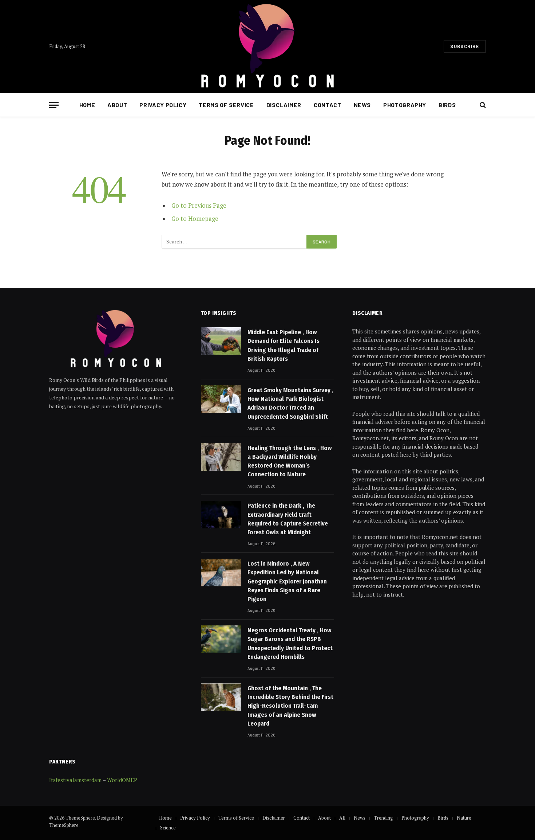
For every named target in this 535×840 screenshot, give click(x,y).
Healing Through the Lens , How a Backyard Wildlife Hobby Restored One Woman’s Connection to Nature (289, 461)
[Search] (482, 105)
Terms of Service (226, 104)
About (117, 104)
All (342, 817)
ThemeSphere (64, 825)
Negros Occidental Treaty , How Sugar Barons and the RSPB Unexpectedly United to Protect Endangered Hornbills (290, 643)
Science (168, 827)
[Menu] (54, 105)
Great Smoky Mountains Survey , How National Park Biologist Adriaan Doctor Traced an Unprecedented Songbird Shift (290, 403)
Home (87, 104)
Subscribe (464, 46)
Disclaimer (283, 104)
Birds (447, 104)
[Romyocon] (267, 46)
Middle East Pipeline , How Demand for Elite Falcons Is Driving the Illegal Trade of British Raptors (283, 345)
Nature (464, 817)
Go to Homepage (194, 219)
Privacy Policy (162, 104)
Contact (327, 104)
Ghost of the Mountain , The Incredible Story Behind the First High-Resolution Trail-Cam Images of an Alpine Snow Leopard (290, 705)
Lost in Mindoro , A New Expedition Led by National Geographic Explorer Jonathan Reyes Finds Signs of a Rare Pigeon (287, 581)
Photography (404, 104)
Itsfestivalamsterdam (75, 780)
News (362, 104)
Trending (383, 817)
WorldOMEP (122, 780)
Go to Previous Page (198, 206)
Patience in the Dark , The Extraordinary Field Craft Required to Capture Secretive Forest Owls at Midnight (287, 519)
